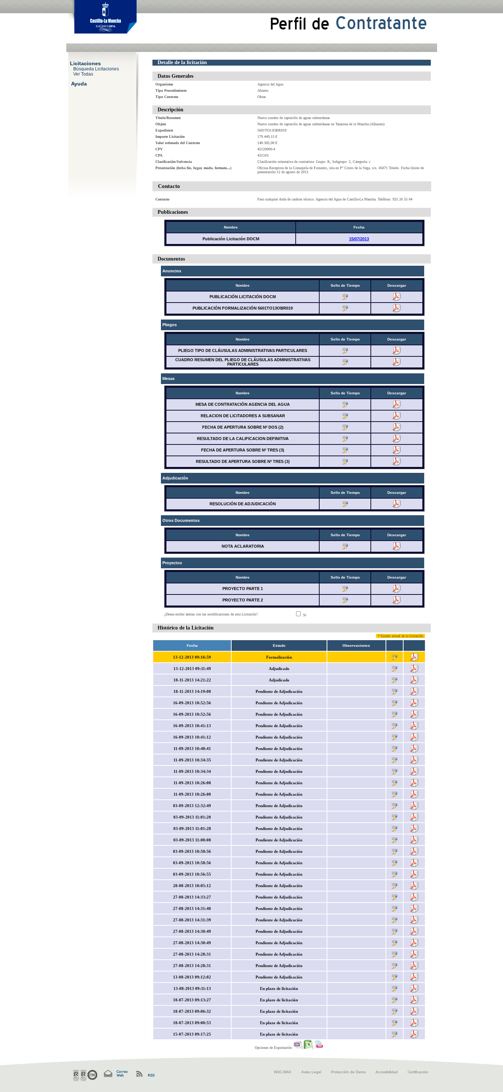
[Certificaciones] (85, 1075)
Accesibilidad (387, 1072)
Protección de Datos (348, 1072)
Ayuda (79, 83)
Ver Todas (83, 73)
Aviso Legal (311, 1072)
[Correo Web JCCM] (115, 1074)
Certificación (418, 1072)
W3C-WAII (282, 1072)
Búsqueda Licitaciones (96, 68)
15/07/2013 (359, 239)
